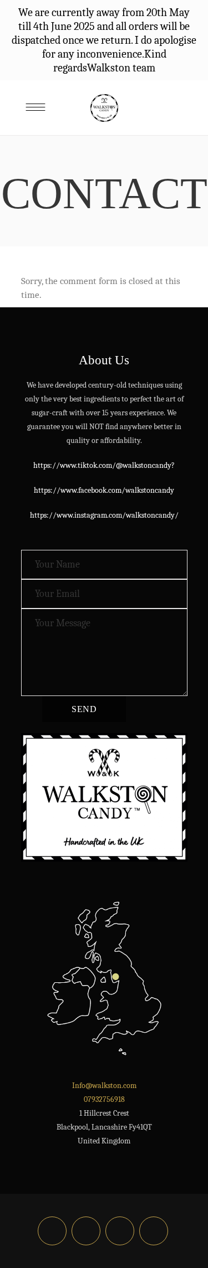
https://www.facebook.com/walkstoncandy (104, 490)
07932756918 (104, 1099)
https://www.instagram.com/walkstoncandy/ (104, 515)
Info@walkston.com (104, 1085)
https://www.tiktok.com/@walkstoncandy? (104, 465)
